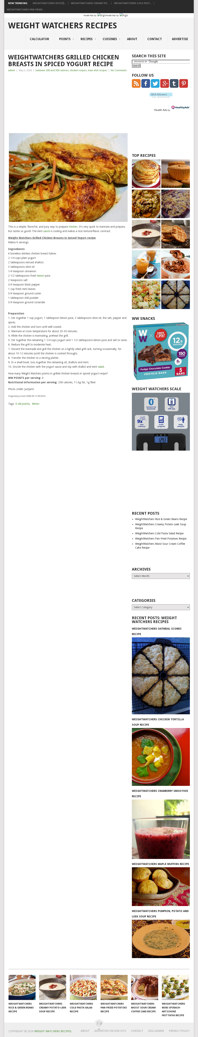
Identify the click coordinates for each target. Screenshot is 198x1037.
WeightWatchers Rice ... (49, 3)
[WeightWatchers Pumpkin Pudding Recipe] (146, 265)
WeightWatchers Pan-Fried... (25, 9)
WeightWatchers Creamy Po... (90, 3)
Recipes (87, 39)
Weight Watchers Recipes (62, 26)
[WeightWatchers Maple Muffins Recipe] (161, 905)
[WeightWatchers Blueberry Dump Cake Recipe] (175, 204)
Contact (154, 39)
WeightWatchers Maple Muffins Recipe (160, 864)
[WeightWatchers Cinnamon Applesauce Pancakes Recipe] (146, 174)
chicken (73, 226)
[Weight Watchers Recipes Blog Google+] (164, 86)
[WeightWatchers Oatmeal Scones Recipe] (175, 295)
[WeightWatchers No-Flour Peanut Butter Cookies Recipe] (175, 234)
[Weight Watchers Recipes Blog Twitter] (155, 86)
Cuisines (110, 39)
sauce (46, 231)
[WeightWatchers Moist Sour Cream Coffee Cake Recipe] (144, 987)
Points (65, 39)
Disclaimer (156, 1030)
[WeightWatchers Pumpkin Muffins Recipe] (175, 174)
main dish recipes (97, 70)
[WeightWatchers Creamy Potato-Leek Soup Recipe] (146, 234)
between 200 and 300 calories (52, 70)
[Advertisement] (68, 103)
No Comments (119, 70)
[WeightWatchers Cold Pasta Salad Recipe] (83, 987)
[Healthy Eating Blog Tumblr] (174, 86)
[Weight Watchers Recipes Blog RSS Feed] (136, 86)
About (132, 39)
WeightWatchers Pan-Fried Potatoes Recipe (160, 538)
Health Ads (160, 109)
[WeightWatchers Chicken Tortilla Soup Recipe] (161, 784)
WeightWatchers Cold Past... (132, 3)
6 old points (22, 403)
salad (101, 366)
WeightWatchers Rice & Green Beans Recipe (161, 519)
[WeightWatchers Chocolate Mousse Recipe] (175, 265)
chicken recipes (78, 70)
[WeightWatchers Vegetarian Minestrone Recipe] (146, 204)
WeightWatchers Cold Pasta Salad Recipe (159, 533)
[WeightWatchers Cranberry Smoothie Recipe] (161, 858)
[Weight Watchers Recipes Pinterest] (183, 86)
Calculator (39, 39)
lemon (40, 275)
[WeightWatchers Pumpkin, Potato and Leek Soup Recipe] (161, 957)
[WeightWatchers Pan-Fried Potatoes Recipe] (114, 987)
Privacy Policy (179, 1030)
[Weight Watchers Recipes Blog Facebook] (145, 86)
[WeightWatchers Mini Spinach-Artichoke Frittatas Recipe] (175, 987)
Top (99, 1024)
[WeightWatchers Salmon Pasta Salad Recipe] (146, 295)
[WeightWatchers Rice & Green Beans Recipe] (22, 987)
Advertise (180, 39)
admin (11, 70)
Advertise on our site (110, 1030)
